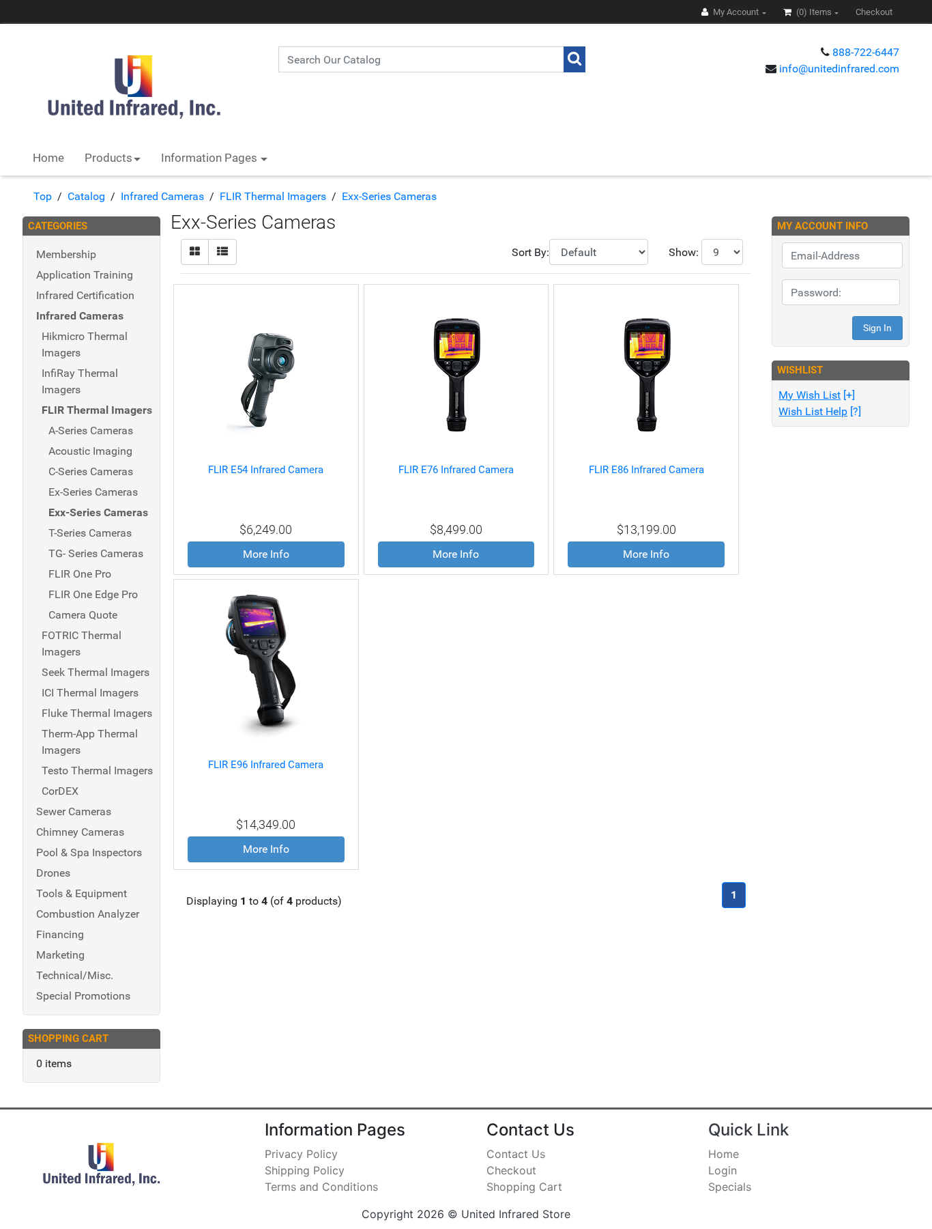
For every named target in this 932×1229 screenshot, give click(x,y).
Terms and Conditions (321, 1186)
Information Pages (210, 158)
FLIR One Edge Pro (93, 594)
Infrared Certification (85, 295)
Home (48, 158)
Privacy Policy (301, 1154)
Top (42, 196)
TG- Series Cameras (95, 553)
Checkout (511, 1170)
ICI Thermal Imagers (90, 692)
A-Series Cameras (90, 430)
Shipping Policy (305, 1170)
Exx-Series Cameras (389, 196)
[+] (816, 395)
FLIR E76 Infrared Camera (456, 470)
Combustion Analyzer (87, 913)
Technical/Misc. (74, 975)
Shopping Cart (524, 1186)
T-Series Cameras (90, 532)
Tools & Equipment (81, 893)
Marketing (60, 954)
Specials (729, 1186)
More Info (266, 554)
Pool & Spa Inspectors (89, 852)
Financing (60, 934)
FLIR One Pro (79, 573)
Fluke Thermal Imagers (97, 713)
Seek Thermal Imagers (95, 672)
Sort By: (530, 252)
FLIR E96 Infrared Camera (265, 765)
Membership (66, 254)
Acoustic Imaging (90, 450)
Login (722, 1170)
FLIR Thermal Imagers (273, 196)
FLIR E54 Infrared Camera (265, 470)
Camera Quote (82, 614)
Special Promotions (83, 995)
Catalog (86, 196)
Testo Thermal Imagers (97, 770)
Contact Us (515, 1154)
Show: (684, 252)
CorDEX (60, 791)
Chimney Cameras (80, 831)
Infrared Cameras (162, 196)
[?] (819, 411)
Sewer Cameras (73, 811)
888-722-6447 (865, 52)
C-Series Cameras (90, 471)
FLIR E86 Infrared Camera (646, 470)
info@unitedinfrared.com (839, 68)
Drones (53, 872)
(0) (813, 12)
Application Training (84, 274)
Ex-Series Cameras (93, 491)
